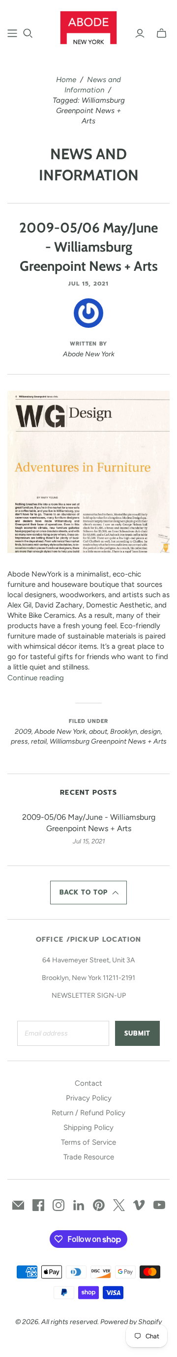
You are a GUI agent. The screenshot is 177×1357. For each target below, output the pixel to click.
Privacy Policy (89, 1098)
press (19, 741)
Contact (88, 1083)
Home (66, 79)
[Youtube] (159, 1205)
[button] (88, 892)
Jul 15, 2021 (88, 283)
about (98, 731)
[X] (119, 1205)
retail (39, 741)
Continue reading (35, 677)
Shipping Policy (88, 1127)
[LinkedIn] (79, 1205)
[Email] (18, 1205)
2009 (23, 731)
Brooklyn (123, 731)
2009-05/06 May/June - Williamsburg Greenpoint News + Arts (88, 246)
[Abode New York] (88, 26)
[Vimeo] (139, 1205)
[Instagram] (58, 1205)
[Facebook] (38, 1205)
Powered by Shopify (131, 1322)
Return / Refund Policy (88, 1112)
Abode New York (60, 731)
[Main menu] (12, 33)
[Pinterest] (99, 1205)
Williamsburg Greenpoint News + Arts (108, 741)
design (150, 731)
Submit (137, 1033)
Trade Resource (88, 1157)
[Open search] (28, 33)
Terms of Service (88, 1142)
